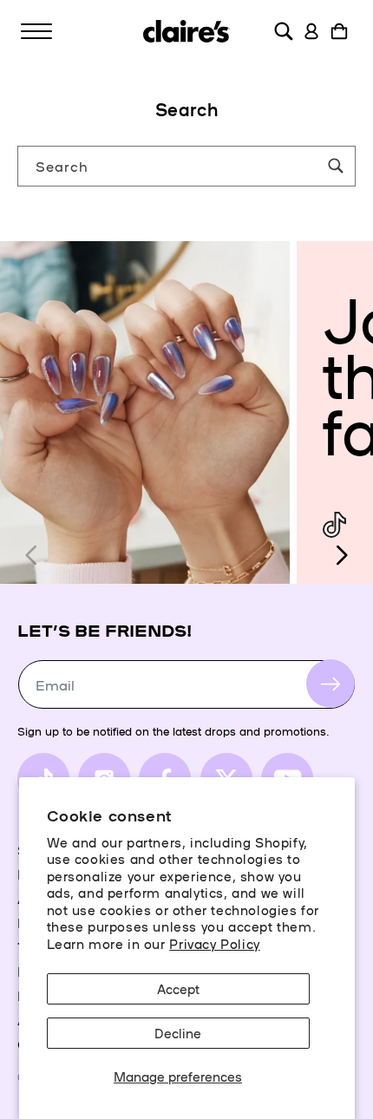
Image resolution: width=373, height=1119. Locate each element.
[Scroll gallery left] (32, 555)
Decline (177, 1033)
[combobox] (186, 166)
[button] (36, 31)
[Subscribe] (330, 683)
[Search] (336, 166)
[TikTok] (334, 525)
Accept (178, 988)
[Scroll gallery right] (341, 555)
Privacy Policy (214, 943)
